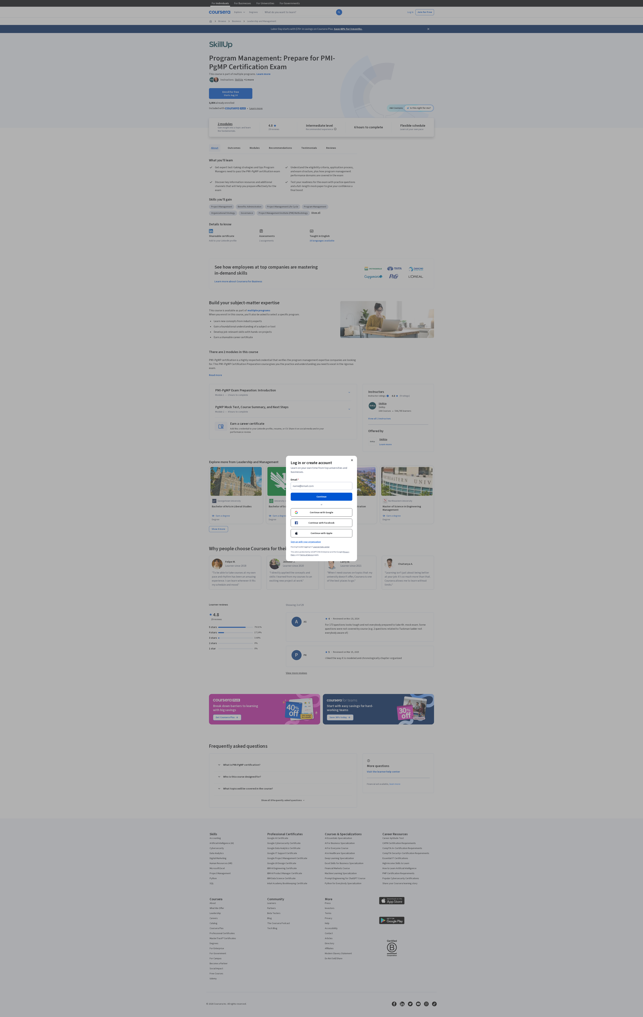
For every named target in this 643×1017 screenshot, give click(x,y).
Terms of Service (307, 555)
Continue (321, 496)
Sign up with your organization (306, 542)
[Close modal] (352, 460)
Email (295, 479)
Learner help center (321, 547)
